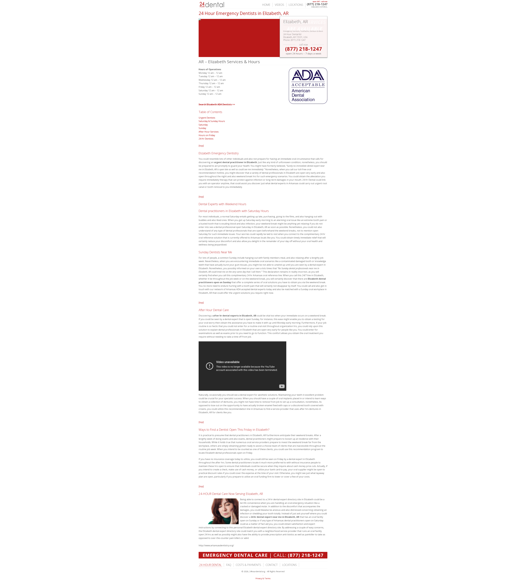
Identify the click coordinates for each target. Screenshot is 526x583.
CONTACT (272, 565)
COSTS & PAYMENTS (248, 565)
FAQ (228, 565)
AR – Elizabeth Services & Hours (229, 61)
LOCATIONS (296, 5)
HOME (266, 5)
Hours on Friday (207, 135)
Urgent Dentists (207, 117)
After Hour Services (209, 131)
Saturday (203, 124)
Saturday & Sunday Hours (212, 121)
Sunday (202, 128)
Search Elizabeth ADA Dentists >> (217, 104)
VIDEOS (279, 5)
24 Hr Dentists (206, 138)
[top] (201, 145)
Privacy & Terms (263, 578)
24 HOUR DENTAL (210, 565)
